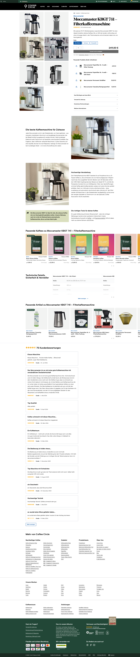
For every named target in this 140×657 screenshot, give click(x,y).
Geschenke (55, 6)
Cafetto (45, 587)
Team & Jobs (100, 555)
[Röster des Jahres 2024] (112, 621)
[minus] (75, 47)
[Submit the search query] (1, 1)
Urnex (98, 591)
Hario (62, 593)
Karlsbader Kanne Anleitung (85, 611)
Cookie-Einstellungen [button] (55, 655)
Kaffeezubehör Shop (66, 543)
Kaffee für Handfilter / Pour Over (33, 566)
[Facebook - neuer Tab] (91, 645)
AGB (89, 655)
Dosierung (28, 609)
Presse (98, 551)
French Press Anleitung (66, 611)
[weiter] (114, 266)
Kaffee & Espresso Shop (31, 543)
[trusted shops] (90, 632)
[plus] (81, 47)
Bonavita (28, 591)
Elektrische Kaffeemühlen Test (86, 547)
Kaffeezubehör (64, 553)
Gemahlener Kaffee (30, 551)
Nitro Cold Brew (47, 549)
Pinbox (80, 595)
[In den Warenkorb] (76, 66)
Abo (48, 6)
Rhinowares (99, 585)
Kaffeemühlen (64, 549)
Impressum (65, 655)
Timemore (99, 587)
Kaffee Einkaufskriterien (49, 557)
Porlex (80, 593)
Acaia (27, 585)
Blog (98, 553)
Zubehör (64, 6)
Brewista (28, 593)
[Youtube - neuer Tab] (94, 645)
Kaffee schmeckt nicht (31, 613)
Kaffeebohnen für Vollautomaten (33, 559)
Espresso (28, 547)
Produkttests (82, 543)
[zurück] (112, 266)
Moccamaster (82, 589)
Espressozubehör (100, 218)
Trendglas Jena (100, 589)
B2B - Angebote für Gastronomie (51, 563)
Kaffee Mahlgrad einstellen (32, 611)
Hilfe (94, 655)
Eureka (62, 587)
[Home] (30, 6)
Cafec (27, 595)
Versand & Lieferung (31, 627)
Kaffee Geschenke (47, 543)
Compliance (99, 557)
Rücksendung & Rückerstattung (34, 630)
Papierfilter (63, 551)
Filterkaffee (28, 545)
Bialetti (27, 589)
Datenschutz (73, 655)
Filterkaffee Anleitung (66, 607)
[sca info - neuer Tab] (107, 633)
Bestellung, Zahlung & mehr (33, 636)
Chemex (45, 589)
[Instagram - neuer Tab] (87, 645)
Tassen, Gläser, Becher (66, 557)
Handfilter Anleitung (83, 607)
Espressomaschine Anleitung (85, 609)
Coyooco (45, 593)
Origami (81, 591)
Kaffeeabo (28, 553)
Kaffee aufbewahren (48, 607)
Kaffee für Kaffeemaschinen (32, 568)
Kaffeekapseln (29, 555)
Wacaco (98, 595)
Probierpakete (29, 572)
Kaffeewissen (73, 6)
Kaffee (42, 6)
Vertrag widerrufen (101, 655)
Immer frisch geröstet (48, 555)
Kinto (62, 595)
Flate (62, 591)
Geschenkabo (46, 547)
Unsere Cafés (100, 545)
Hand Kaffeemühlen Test (84, 549)
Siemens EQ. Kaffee (48, 559)
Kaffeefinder (46, 553)
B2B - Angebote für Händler (49, 565)
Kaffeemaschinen (85, 13)
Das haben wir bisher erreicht (103, 549)
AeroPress (28, 587)
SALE (62, 559)
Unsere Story (100, 543)
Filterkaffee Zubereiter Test (85, 551)
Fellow (62, 589)
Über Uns (83, 6)
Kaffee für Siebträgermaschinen (33, 557)
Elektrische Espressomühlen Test (86, 553)
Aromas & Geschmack (48, 613)
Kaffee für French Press (31, 561)
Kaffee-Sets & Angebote (49, 551)
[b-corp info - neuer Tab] (99, 633)
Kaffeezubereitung (65, 609)
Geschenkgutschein (48, 545)
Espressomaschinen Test (85, 545)
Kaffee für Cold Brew (31, 570)
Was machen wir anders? (102, 547)
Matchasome (82, 587)
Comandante (46, 591)
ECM (62, 585)
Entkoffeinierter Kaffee (31, 549)
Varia (98, 593)
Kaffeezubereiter (65, 545)
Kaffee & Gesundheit (48, 609)
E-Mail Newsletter (101, 559)
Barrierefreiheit (82, 655)
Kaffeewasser (46, 611)
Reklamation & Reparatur (32, 633)
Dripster (45, 595)
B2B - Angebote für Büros (49, 561)
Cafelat (45, 585)
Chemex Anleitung (83, 613)
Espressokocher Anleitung (67, 613)
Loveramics (81, 585)
